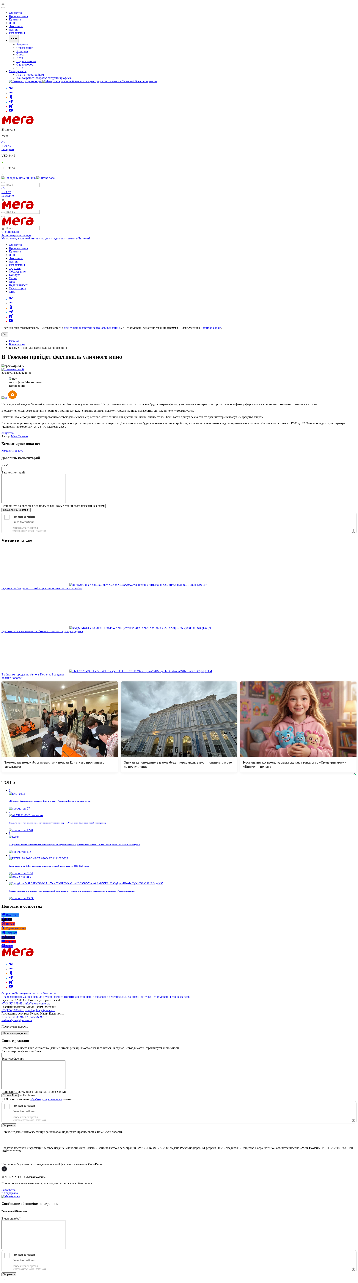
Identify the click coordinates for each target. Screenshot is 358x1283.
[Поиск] (2, 182)
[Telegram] (11, 102)
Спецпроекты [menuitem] (17, 71)
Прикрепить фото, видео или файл (34, 1091)
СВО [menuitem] (19, 67)
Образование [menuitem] (24, 47)
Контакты (49, 993)
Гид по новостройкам (30, 74)
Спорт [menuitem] (20, 54)
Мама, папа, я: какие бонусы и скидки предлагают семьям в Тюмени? (45, 238)
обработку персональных (46, 1099)
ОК (4, 334)
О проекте (8, 993)
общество (7, 433)
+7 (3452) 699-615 (36, 1016)
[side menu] (2, 7)
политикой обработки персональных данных (92, 327)
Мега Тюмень (19, 436)
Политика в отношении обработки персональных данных (101, 996)
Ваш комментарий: (13, 472)
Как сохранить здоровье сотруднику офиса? (44, 78)
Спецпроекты (10, 231)
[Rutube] (11, 106)
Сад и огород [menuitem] (24, 64)
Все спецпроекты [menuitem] (146, 81)
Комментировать (12, 450)
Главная (14, 341)
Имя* (4, 465)
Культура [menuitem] (22, 51)
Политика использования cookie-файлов (164, 996)
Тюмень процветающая (16, 235)
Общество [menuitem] (15, 12)
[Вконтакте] (11, 88)
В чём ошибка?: (11, 1218)
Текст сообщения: (12, 1058)
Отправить (9, 1125)
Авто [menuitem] (19, 57)
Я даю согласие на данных (39, 1099)
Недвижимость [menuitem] (26, 61)
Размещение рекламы (29, 993)
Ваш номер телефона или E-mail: (22, 1051)
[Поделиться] (3, 1279)
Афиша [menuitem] (13, 29)
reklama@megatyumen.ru (16, 1020)
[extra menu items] (13, 39)
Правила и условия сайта (47, 996)
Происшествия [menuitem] (18, 16)
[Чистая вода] (45, 177)
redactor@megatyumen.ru (40, 1010)
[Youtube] (11, 111)
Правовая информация (15, 996)
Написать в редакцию (15, 1033)
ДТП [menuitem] (12, 22)
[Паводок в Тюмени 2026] (18, 177)
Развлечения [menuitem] (17, 32)
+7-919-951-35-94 (12, 1016)
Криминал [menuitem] (15, 19)
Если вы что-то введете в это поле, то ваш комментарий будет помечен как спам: (53, 505)
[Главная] (44, 123)
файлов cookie (212, 327)
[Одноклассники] (11, 97)
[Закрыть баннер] (2, 4)
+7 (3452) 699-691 (12, 1003)
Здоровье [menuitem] (22, 44)
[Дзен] (11, 93)
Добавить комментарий (16, 509)
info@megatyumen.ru (37, 1003)
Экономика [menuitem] (16, 26)
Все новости (17, 344)
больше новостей (12, 677)
